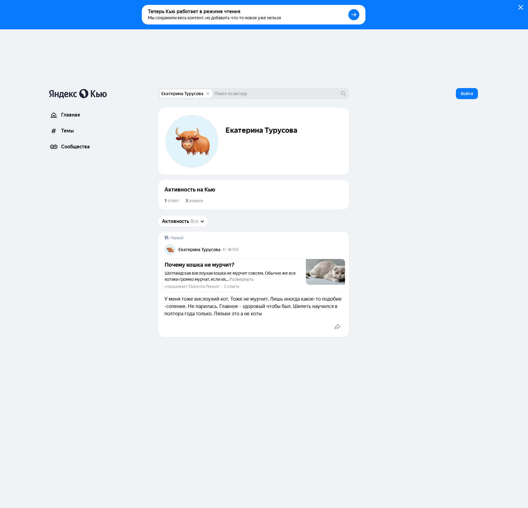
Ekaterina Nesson (204, 286)
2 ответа (231, 286)
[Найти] (343, 93)
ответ (171, 200)
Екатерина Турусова (182, 93)
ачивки (194, 200)
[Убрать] (207, 93)
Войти (467, 93)
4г (224, 249)
